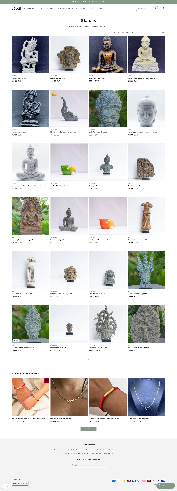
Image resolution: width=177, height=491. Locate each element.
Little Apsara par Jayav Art (98, 132)
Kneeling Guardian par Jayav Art (23, 240)
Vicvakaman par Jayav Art (137, 186)
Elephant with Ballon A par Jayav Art (63, 132)
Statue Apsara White (19, 78)
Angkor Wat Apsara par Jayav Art (23, 347)
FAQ (72, 450)
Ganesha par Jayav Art (97, 293)
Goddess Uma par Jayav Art (137, 240)
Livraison (92, 450)
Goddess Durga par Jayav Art (22, 293)
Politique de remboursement (92, 453)
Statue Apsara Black (19, 132)
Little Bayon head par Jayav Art (61, 293)
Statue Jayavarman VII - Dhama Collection (142, 132)
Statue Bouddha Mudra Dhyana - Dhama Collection (29, 186)
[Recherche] (155, 8)
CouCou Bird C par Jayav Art (60, 186)
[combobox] (147, 8)
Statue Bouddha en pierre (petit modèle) (141, 78)
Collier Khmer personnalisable (60, 418)
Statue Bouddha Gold (96, 78)
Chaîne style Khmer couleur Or (138, 418)
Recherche (58, 450)
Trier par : (116, 32)
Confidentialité (102, 450)
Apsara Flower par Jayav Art (137, 293)
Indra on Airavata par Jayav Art (138, 347)
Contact (78, 450)
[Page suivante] (94, 359)
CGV (85, 450)
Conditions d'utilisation (72, 453)
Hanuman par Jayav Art (58, 347)
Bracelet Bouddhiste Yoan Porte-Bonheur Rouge (28, 418)
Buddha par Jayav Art (57, 240)
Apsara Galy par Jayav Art (98, 347)
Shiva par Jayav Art (95, 186)
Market (66, 450)
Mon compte (108, 453)
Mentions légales (115, 450)
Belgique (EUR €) (18, 483)
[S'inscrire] (104, 465)
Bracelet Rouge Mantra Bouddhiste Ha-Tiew (104, 418)
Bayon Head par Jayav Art (59, 78)
